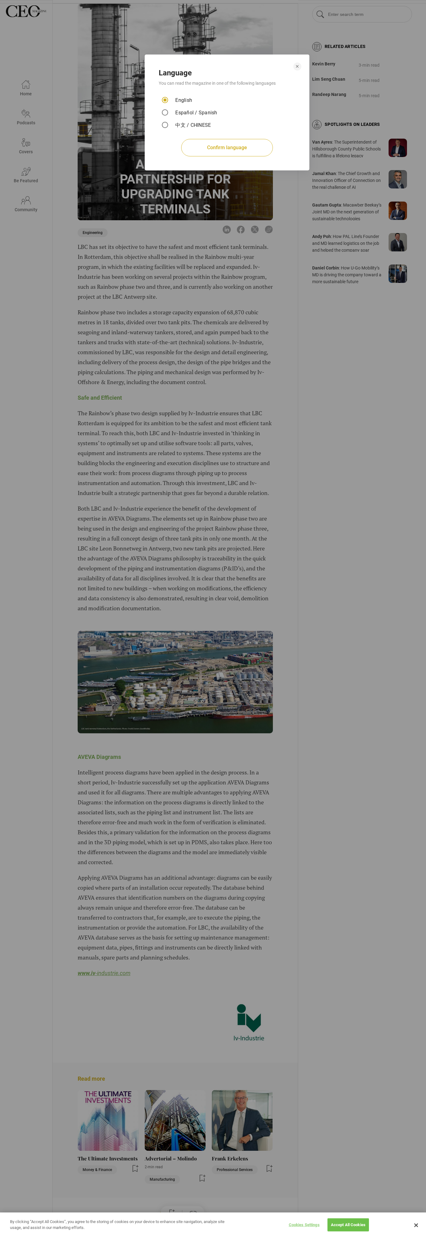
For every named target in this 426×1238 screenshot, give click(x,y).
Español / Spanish (196, 113)
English (183, 100)
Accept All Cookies (348, 1224)
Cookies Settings (304, 1224)
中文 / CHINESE (193, 125)
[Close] (416, 1225)
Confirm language (227, 147)
